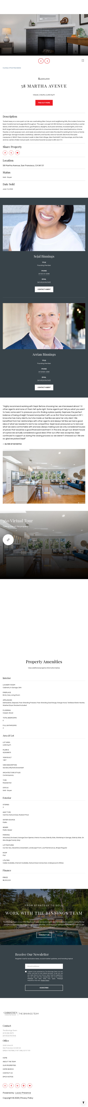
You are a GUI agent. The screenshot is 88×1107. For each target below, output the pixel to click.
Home (5, 1058)
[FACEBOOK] (11, 1085)
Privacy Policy (45, 980)
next (47, 61)
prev (41, 61)
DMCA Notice (8, 1077)
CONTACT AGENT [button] (44, 289)
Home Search (8, 1069)
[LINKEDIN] (17, 1085)
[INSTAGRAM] (5, 1085)
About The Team (9, 1061)
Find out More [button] (44, 103)
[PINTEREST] (23, 1085)
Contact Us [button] (44, 935)
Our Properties (9, 1065)
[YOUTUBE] (30, 1085)
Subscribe (44, 988)
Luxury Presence (23, 1093)
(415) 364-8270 (8, 1033)
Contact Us (7, 1073)
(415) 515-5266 (44, 274)
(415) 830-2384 (44, 372)
